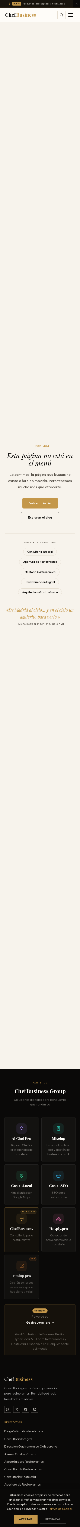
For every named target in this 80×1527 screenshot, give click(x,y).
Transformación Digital (40, 582)
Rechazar (53, 1519)
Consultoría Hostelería (20, 1477)
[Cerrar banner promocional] (76, 3)
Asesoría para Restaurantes (24, 1461)
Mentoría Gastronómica (40, 572)
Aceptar (25, 1519)
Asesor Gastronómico (20, 1454)
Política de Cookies (60, 1509)
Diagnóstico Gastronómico (23, 1431)
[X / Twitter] (16, 1409)
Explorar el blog (40, 517)
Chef (20, 14)
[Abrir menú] (71, 15)
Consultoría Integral (40, 551)
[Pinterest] (34, 1409)
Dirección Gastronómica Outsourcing (30, 1446)
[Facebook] (25, 1409)
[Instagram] (7, 1409)
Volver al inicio (40, 503)
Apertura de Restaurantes (40, 561)
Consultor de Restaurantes (23, 1469)
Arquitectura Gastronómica (40, 592)
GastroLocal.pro (38, 1322)
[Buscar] (61, 15)
